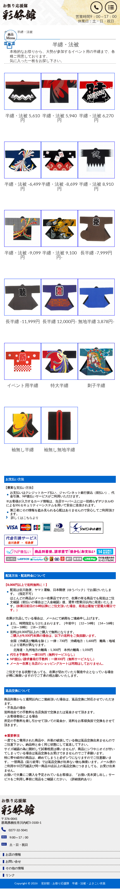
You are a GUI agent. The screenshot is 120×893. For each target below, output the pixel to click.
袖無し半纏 (22, 450)
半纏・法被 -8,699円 (59, 186)
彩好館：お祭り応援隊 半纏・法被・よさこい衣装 (73, 883)
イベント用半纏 (22, 385)
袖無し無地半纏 (59, 450)
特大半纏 (59, 385)
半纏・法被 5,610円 (22, 118)
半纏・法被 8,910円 (96, 186)
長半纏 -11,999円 (23, 321)
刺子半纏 (96, 385)
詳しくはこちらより (23, 517)
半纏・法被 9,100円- (59, 255)
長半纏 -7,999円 (96, 253)
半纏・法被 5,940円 (59, 118)
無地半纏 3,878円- (96, 321)
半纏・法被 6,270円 (96, 118)
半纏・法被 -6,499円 (22, 186)
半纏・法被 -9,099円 (22, 255)
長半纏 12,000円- (59, 321)
